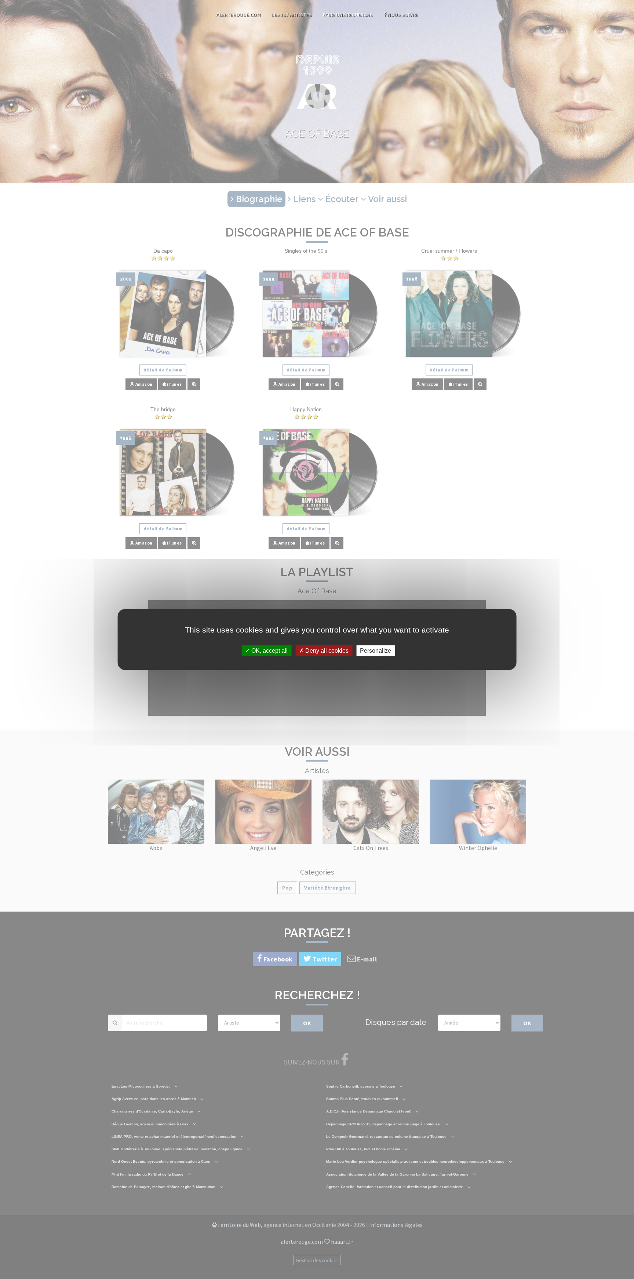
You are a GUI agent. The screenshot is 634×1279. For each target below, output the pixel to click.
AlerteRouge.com (238, 14)
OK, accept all (269, 651)
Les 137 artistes (292, 14)
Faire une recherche (347, 14)
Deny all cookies (326, 651)
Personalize (375, 651)
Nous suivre (402, 14)
